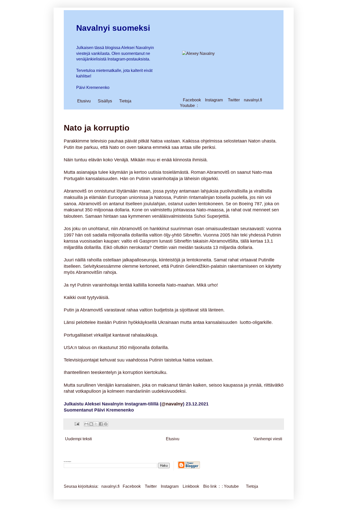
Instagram (214, 100)
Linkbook (191, 486)
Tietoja (125, 101)
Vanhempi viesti (268, 439)
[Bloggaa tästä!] (91, 424)
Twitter (234, 100)
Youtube (187, 105)
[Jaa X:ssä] (96, 424)
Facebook (192, 100)
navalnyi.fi (253, 100)
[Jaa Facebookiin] (100, 424)
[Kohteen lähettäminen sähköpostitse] (86, 424)
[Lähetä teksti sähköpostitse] (76, 424)
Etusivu (84, 101)
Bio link (210, 486)
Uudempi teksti (78, 439)
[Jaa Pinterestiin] (105, 424)
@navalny (172, 403)
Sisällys (105, 101)
